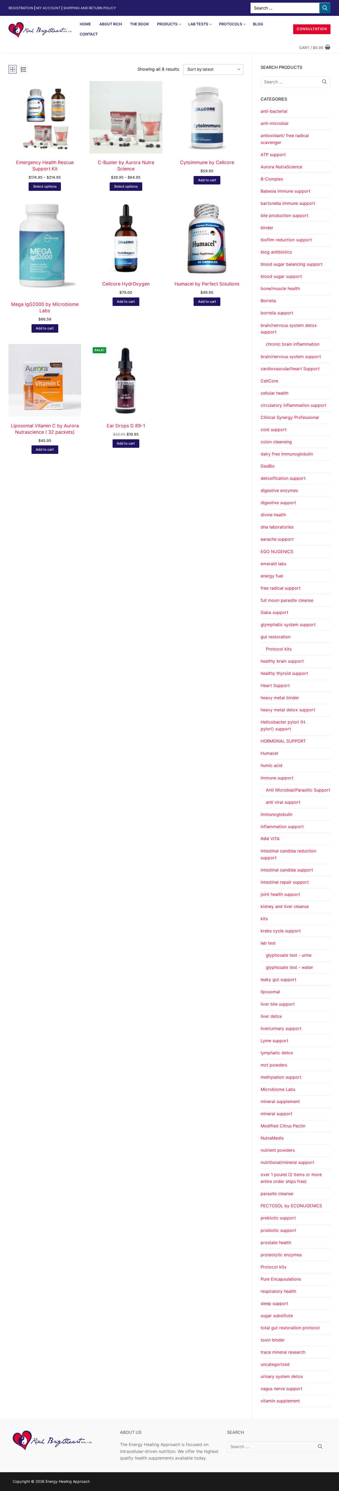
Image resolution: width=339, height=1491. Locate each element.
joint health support (280, 894)
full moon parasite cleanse (287, 600)
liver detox (271, 1016)
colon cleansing (276, 441)
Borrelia (268, 300)
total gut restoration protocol (290, 1327)
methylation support (281, 1077)
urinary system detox (282, 1376)
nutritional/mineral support (287, 1162)
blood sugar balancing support (292, 264)
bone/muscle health (280, 288)
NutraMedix (272, 1138)
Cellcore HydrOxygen (126, 284)
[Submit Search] (325, 8)
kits (264, 918)
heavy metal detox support (288, 709)
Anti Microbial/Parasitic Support (298, 790)
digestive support (278, 502)
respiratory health (278, 1291)
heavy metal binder (280, 697)
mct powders (274, 1065)
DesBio (268, 466)
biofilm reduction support (286, 239)
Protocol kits (279, 649)
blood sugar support (281, 276)
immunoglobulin (276, 814)
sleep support (274, 1303)
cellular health (274, 393)
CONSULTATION (312, 29)
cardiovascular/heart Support (290, 368)
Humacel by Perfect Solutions (207, 284)
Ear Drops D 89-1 (126, 425)
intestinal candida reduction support (288, 854)
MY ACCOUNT (49, 8)
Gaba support (274, 612)
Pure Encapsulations (281, 1279)
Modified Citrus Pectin (283, 1125)
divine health (273, 514)
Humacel (269, 753)
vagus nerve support (281, 1388)
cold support (274, 429)
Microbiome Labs (278, 1089)
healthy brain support (282, 661)
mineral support (276, 1113)
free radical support (281, 588)
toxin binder (273, 1340)
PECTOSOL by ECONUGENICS (291, 1205)
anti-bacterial (274, 111)
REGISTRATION (20, 8)
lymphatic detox (277, 1052)
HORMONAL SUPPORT (283, 741)
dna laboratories (277, 527)
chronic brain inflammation (292, 344)
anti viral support (283, 802)
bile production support (284, 215)
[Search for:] (296, 81)
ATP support (273, 154)
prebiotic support (278, 1218)
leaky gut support (278, 979)
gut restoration (276, 636)
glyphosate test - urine (288, 955)
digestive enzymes (279, 490)
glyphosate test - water (289, 967)
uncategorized (275, 1364)
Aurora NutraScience (281, 166)
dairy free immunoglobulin (287, 454)
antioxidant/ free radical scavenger (285, 139)
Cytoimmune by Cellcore (207, 162)
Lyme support (274, 1040)
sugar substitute (277, 1315)
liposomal (270, 991)
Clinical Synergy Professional (290, 417)
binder (267, 227)
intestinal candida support (287, 870)
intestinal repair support (285, 882)
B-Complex (272, 179)
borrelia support (277, 312)
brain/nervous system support (291, 356)
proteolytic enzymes (281, 1254)
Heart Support (275, 685)
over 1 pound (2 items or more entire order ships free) (291, 1178)
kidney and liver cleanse (285, 906)
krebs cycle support (281, 930)
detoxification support (283, 478)
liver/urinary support (281, 1028)
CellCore (269, 380)
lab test (268, 943)
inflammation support (282, 826)
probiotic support (278, 1230)
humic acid (271, 765)
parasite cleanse (277, 1193)
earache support (277, 539)
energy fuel (272, 576)
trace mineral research (283, 1352)
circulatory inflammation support (294, 405)
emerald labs (273, 563)
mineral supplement (280, 1101)
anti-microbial (274, 123)
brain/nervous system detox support (289, 329)
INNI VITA (270, 838)
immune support (277, 777)
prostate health (276, 1242)
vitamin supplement (280, 1400)
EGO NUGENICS (277, 551)
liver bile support (278, 1004)
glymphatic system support (288, 624)
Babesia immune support (285, 191)
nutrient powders (278, 1150)
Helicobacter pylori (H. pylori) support (283, 725)
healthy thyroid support (284, 673)
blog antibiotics (276, 252)
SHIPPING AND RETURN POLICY (89, 8)
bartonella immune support (288, 203)
